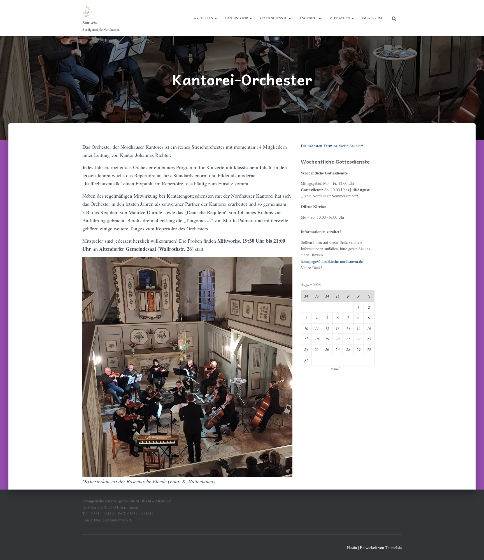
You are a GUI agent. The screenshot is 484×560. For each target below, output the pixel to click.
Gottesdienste (274, 18)
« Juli (335, 368)
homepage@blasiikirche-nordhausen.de (332, 261)
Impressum (372, 18)
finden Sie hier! (332, 145)
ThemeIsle (393, 547)
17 (306, 338)
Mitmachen (340, 18)
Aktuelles (204, 18)
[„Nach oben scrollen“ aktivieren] (473, 549)
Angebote (308, 18)
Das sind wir (237, 18)
